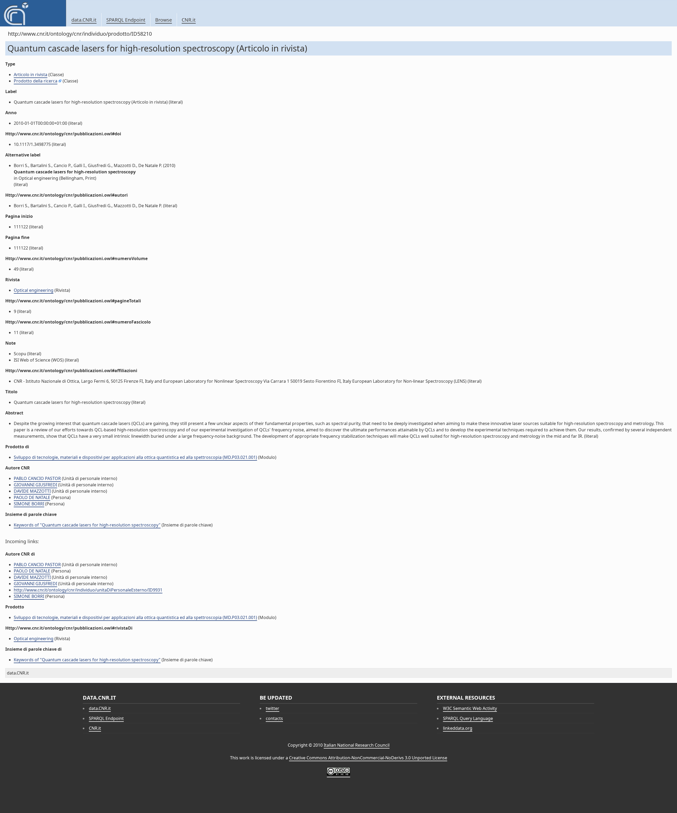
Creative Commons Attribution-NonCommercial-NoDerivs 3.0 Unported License (368, 758)
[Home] (33, 13)
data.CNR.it (84, 20)
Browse (163, 20)
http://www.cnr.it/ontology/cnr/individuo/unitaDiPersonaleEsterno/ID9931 (88, 590)
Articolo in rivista (30, 74)
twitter (272, 708)
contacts (274, 718)
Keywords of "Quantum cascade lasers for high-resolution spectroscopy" (87, 525)
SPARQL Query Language (468, 718)
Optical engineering (33, 290)
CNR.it (189, 20)
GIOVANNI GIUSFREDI (35, 485)
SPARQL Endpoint (125, 20)
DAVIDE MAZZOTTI (32, 491)
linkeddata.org (457, 728)
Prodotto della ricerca (35, 81)
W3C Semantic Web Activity (470, 708)
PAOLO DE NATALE (32, 497)
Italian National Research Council (357, 745)
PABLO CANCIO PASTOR (37, 478)
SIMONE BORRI (29, 504)
